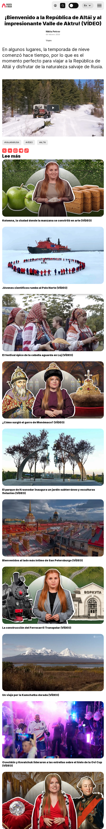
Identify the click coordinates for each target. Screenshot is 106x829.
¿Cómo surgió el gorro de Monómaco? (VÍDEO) (33, 422)
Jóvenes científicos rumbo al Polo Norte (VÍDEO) (34, 287)
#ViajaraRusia (11, 142)
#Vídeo (29, 142)
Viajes (49, 40)
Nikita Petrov (53, 31)
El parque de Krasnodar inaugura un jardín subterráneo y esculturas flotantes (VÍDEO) (48, 491)
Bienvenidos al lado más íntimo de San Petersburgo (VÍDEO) (42, 560)
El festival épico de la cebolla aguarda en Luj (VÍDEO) (37, 355)
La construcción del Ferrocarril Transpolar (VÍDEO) (36, 627)
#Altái (42, 142)
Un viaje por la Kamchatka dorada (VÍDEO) (30, 695)
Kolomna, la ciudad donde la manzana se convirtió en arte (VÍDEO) (47, 220)
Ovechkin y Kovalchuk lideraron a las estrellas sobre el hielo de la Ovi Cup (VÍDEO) (52, 764)
